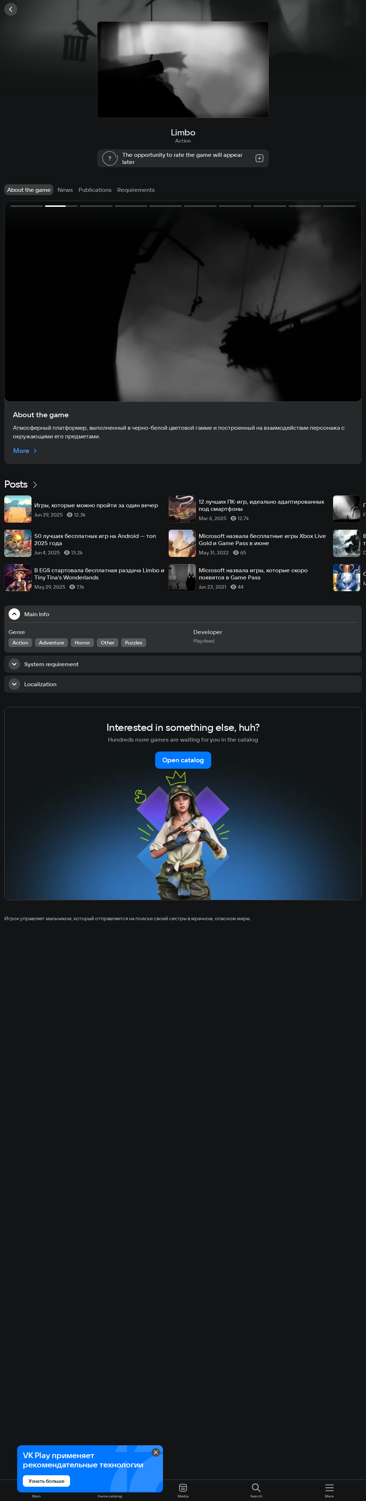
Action (183, 141)
